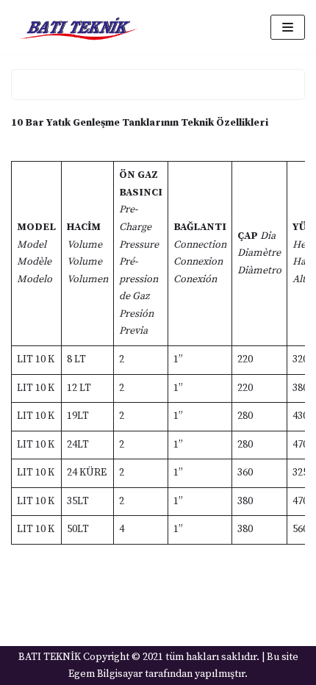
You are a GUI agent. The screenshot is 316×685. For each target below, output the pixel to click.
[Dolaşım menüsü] (287, 27)
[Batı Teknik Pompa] (78, 27)
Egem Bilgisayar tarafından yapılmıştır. (158, 674)
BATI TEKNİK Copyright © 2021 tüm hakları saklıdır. (138, 657)
